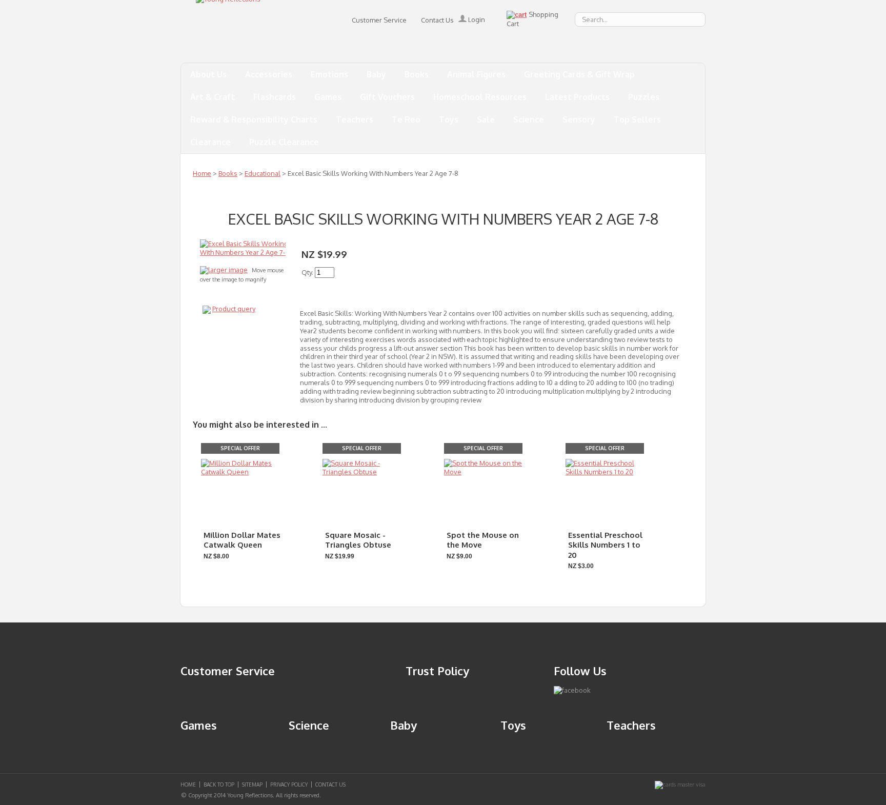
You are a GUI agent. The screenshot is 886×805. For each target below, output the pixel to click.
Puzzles (643, 97)
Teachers (354, 119)
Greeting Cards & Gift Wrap (579, 74)
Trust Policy (437, 670)
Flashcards (274, 97)
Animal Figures (476, 74)
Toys (448, 119)
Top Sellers (637, 119)
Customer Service (379, 20)
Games (327, 97)
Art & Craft (212, 97)
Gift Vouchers (387, 97)
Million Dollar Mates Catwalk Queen (242, 540)
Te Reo (406, 119)
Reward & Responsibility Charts (253, 119)
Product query (233, 309)
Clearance (210, 142)
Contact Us (437, 20)
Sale (486, 119)
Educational (262, 173)
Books (417, 74)
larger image (228, 270)
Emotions (329, 74)
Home (202, 173)
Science (528, 119)
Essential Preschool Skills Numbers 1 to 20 (605, 545)
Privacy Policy (289, 784)
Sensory (578, 119)
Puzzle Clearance (284, 142)
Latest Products (577, 97)
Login (476, 19)
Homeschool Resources (480, 97)
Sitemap (252, 784)
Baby (376, 74)
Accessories (268, 74)
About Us (208, 74)
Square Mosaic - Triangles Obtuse (358, 540)
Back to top (219, 784)
